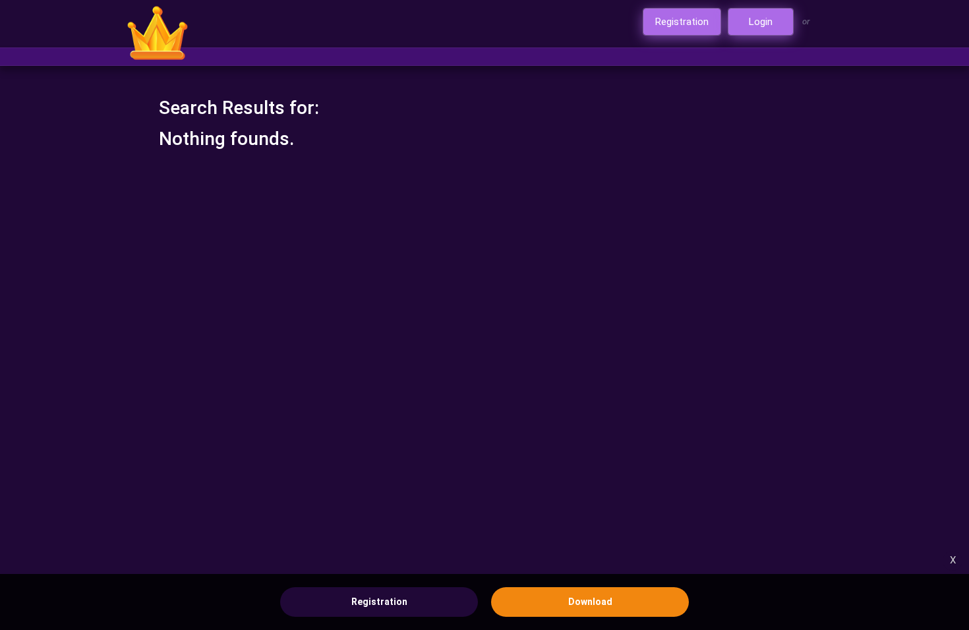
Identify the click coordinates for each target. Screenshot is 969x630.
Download (590, 601)
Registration (379, 601)
